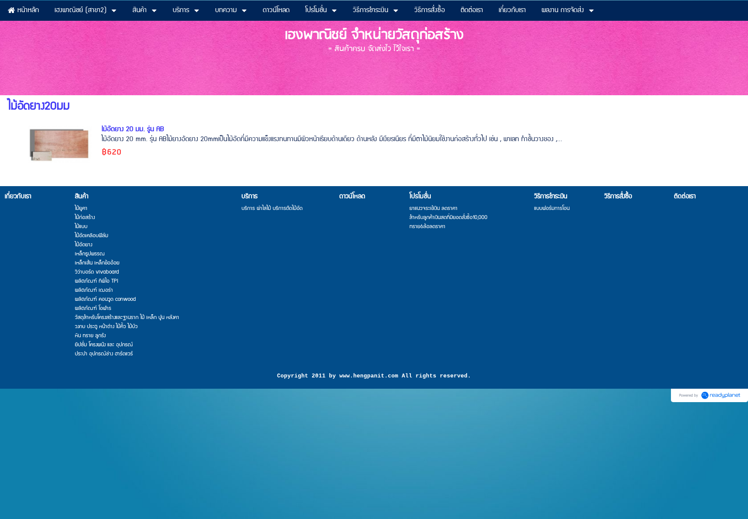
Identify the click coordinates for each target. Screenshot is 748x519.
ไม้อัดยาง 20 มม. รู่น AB (132, 129)
